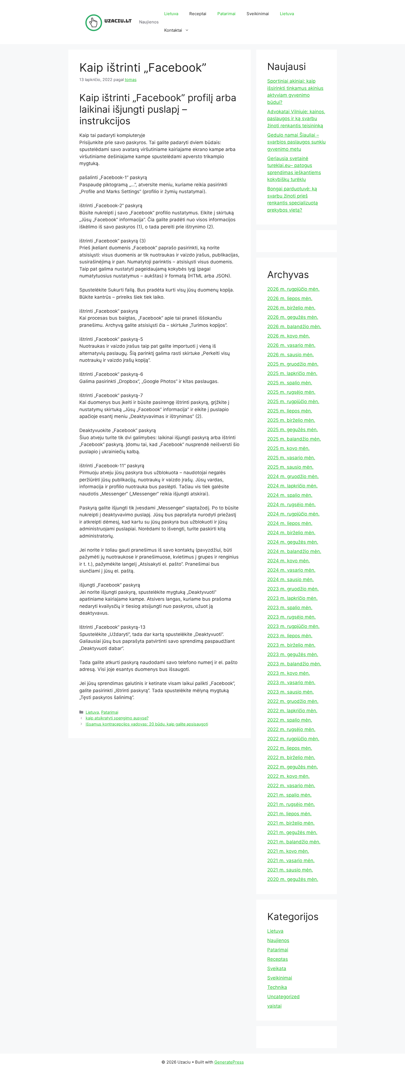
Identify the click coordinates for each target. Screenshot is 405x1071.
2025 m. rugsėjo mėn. (291, 392)
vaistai (274, 1006)
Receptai (197, 13)
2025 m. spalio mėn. (289, 382)
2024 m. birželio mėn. (291, 532)
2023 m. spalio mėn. (289, 607)
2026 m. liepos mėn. (289, 298)
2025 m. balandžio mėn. (294, 439)
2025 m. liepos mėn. (289, 411)
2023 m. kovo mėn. (288, 673)
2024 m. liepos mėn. (289, 523)
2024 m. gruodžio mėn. (293, 476)
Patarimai (226, 13)
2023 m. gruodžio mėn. (293, 589)
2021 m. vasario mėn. (291, 860)
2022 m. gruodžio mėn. (292, 701)
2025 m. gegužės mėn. (292, 429)
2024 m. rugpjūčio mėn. (293, 514)
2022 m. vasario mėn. (291, 785)
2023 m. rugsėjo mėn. (291, 617)
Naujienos (278, 940)
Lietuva (171, 13)
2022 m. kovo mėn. (288, 776)
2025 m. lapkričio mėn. (292, 373)
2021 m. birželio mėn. (291, 823)
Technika (277, 987)
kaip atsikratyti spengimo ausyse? (117, 718)
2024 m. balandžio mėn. (294, 551)
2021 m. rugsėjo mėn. (291, 804)
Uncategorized (283, 996)
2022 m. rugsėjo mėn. (291, 729)
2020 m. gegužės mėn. (292, 879)
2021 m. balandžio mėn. (293, 842)
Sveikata (276, 968)
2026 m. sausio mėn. (290, 354)
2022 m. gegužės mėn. (292, 767)
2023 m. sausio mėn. (290, 692)
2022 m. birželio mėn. (291, 757)
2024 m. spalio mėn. (289, 495)
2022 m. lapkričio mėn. (292, 710)
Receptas (277, 959)
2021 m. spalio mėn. (289, 795)
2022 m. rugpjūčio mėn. (293, 738)
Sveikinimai (258, 13)
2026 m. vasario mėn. (291, 345)
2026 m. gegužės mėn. (292, 317)
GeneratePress (229, 1062)
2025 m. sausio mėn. (290, 467)
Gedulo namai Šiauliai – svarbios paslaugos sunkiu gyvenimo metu (296, 142)
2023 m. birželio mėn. (291, 645)
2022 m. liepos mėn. (289, 748)
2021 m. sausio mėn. (290, 870)
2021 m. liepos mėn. (289, 813)
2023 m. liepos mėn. (289, 635)
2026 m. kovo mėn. (288, 336)
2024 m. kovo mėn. (288, 560)
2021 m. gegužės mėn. (292, 832)
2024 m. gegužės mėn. (292, 542)
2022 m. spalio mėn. (289, 720)
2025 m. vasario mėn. (291, 457)
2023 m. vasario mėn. (291, 682)
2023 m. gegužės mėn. (292, 654)
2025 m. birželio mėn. (291, 420)
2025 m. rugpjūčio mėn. (293, 401)
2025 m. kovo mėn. (288, 448)
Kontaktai (173, 30)
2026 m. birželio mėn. (291, 308)
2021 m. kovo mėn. (288, 851)
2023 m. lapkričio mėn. (292, 598)
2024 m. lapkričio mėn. (292, 486)
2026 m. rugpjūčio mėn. (293, 289)
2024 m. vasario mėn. (291, 570)
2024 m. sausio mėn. (290, 579)
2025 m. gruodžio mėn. (292, 364)
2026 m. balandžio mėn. (294, 326)
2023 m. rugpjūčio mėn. (293, 626)
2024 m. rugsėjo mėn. (291, 504)
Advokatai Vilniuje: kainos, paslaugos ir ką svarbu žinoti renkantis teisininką (296, 118)
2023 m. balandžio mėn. (294, 664)
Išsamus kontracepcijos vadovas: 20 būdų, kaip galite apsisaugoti (147, 724)
